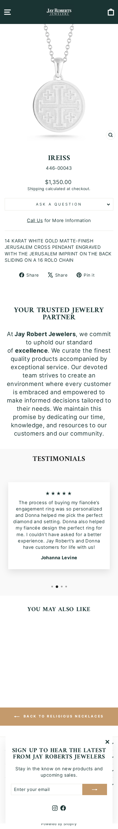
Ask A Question (59, 204)
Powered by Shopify (59, 824)
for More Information (59, 220)
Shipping (35, 188)
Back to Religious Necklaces (63, 716)
